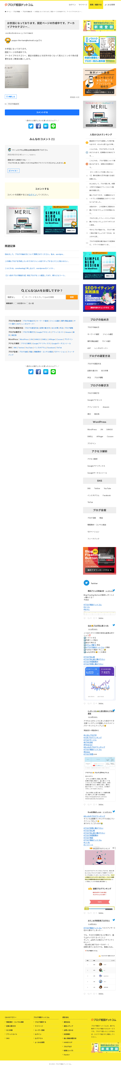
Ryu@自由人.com (94, 812)
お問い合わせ (68, 1030)
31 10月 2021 (93, 717)
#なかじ (87, 609)
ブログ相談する (40, 1022)
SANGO (37, 339)
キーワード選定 (42, 321)
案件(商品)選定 (66, 321)
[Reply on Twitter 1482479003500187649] (85, 619)
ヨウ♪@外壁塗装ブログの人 (99, 921)
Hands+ (67, 1055)
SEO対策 (55, 328)
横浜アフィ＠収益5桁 (96, 591)
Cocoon (60, 339)
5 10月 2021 (92, 924)
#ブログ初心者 (89, 657)
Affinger (52, 339)
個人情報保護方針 (70, 1038)
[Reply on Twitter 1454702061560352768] (85, 805)
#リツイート (88, 845)
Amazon (68, 332)
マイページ (39, 1026)
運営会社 (67, 1022)
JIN (31, 339)
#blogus (87, 752)
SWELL (44, 339)
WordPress (24, 339)
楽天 (89, 414)
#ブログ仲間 (88, 754)
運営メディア (68, 1026)
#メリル (87, 607)
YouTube (29, 348)
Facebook (51, 348)
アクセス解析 (26, 343)
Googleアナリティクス (41, 343)
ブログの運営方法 (31, 328)
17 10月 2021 (107, 812)
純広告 (14, 335)
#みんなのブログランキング (94, 747)
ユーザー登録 (39, 1030)
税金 (31, 352)
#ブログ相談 (88, 838)
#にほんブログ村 (90, 735)
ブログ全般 (23, 352)
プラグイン (68, 339)
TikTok (59, 348)
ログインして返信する (29, 154)
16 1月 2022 (109, 591)
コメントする (42, 112)
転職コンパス (68, 1050)
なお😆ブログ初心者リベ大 (98, 626)
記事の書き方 (45, 328)
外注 (61, 328)
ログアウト (39, 1038)
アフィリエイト (58, 332)
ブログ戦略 (69, 328)
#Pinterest (88, 745)
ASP (18, 324)
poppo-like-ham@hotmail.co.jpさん (27, 40)
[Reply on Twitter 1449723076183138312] (85, 913)
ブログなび (68, 1046)
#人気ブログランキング (93, 737)
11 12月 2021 (93, 629)
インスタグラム (40, 348)
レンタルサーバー (28, 324)
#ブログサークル (90, 740)
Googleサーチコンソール (61, 343)
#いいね (87, 842)
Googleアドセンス (43, 332)
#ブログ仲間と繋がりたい (93, 664)
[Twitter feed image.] (100, 613)
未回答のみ (21, 303)
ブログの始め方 (28, 33)
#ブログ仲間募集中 (91, 662)
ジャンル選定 (55, 321)
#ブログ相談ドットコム (93, 605)
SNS (15, 348)
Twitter (21, 348)
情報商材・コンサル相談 (43, 352)
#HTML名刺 (88, 742)
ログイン (32, 194)
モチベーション (60, 352)
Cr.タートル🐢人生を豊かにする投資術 (101, 712)
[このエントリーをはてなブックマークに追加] (45, 128)
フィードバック (93, 539)
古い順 (31, 303)
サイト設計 (106, 341)
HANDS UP (68, 1042)
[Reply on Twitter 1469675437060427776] (85, 704)
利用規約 (67, 1034)
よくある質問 (39, 1042)
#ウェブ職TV (91, 645)
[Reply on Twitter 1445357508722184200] (85, 994)
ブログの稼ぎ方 (29, 332)
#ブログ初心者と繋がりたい (94, 659)
